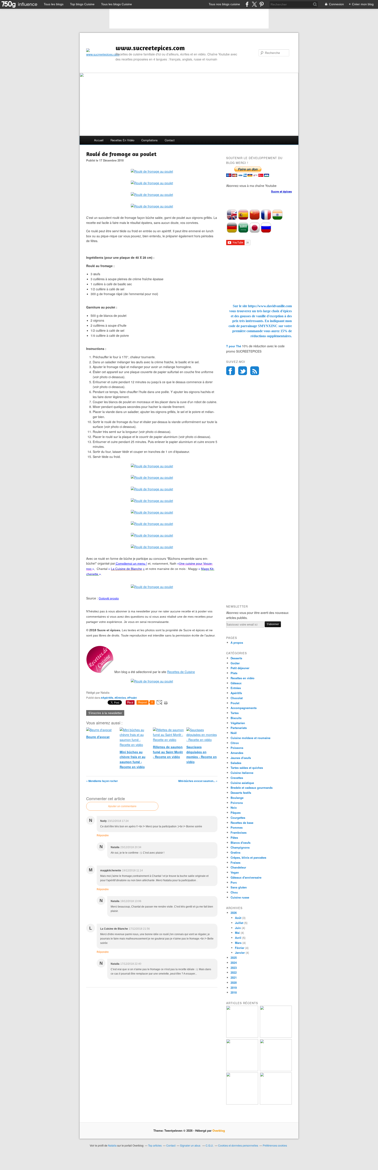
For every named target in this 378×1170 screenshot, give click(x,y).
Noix (234, 807)
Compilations (149, 140)
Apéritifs (236, 693)
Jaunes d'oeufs (241, 758)
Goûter (235, 663)
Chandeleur (238, 867)
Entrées (236, 688)
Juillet (239, 923)
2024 (234, 963)
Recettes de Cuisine (181, 672)
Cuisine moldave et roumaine (250, 738)
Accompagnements (244, 708)
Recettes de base (242, 823)
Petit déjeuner (240, 668)
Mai (237, 933)
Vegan (235, 872)
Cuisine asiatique (242, 783)
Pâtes (234, 837)
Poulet (235, 703)
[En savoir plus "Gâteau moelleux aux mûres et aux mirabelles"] (276, 1036)
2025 (234, 958)
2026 (234, 913)
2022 (234, 972)
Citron (235, 743)
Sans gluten (239, 887)
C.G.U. (210, 1145)
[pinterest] (261, 4)
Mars (238, 943)
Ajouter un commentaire (122, 806)
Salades (236, 763)
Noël (234, 733)
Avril (238, 938)
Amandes (237, 753)
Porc (234, 882)
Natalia (112, 1145)
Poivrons (237, 803)
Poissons (237, 748)
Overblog (218, 1130)
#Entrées (120, 698)
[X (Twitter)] (254, 4)
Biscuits (236, 718)
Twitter (242, 370)
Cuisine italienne (242, 773)
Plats (234, 673)
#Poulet (132, 698)
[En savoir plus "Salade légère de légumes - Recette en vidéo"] (242, 1070)
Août (238, 918)
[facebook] (247, 4)
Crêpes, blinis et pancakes (248, 857)
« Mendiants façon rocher (102, 781)
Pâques (236, 812)
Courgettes (238, 817)
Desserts (236, 658)
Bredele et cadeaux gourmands (252, 787)
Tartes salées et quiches (247, 768)
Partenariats (239, 728)
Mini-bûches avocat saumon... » (197, 781)
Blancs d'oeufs (240, 842)
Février (239, 948)
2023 (234, 968)
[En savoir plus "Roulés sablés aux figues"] (276, 1103)
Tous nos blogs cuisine (224, 4)
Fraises (235, 862)
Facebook (230, 370)
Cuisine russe (240, 897)
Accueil (98, 140)
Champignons (240, 847)
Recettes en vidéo (122, 140)
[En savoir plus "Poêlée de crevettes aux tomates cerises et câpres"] (276, 1070)
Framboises (239, 832)
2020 (234, 982)
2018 (234, 992)
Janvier (240, 952)
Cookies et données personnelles (238, 1145)
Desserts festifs (241, 793)
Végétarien (238, 723)
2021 (234, 977)
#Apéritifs (107, 698)
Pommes (237, 827)
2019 (234, 988)
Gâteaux (236, 683)
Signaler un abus (190, 1145)
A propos (237, 642)
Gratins (235, 852)
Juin (238, 928)
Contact (170, 140)
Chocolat (237, 698)
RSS (254, 370)
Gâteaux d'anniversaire (246, 877)
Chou (234, 892)
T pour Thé (233, 346)
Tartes (235, 713)
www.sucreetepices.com (150, 48)
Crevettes (237, 778)
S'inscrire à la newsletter (105, 713)
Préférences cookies (275, 1145)
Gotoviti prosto (109, 598)
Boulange (237, 798)
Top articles (155, 1145)
